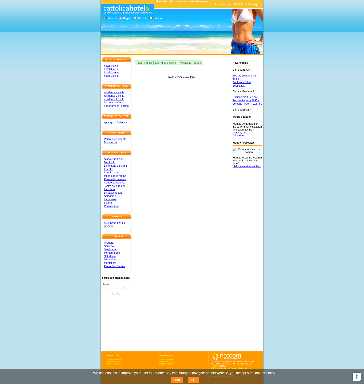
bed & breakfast (113, 102)
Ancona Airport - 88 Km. (246, 100)
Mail (239, 4)
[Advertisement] (116, 323)
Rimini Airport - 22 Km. (245, 97)
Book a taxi (239, 85)
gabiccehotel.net (114, 362)
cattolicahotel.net (114, 360)
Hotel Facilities (144, 62)
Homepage (224, 4)
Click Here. (239, 135)
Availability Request (190, 62)
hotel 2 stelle (111, 72)
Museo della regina (115, 175)
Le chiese (109, 189)
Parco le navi (111, 206)
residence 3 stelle (114, 95)
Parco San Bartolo (114, 266)
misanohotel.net (114, 364)
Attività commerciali (115, 222)
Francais (142, 18)
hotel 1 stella (111, 75)
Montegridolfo (112, 252)
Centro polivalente (114, 182)
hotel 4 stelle (111, 65)
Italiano (157, 18)
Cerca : (106, 284)
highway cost (240, 132)
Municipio (109, 162)
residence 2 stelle (114, 99)
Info (177, 380)
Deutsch (112, 18)
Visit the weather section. (247, 166)
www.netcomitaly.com (241, 368)
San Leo (109, 246)
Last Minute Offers (165, 62)
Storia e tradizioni (114, 159)
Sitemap (253, 4)
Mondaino (110, 259)
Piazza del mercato (115, 179)
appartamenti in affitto (116, 105)
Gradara (109, 242)
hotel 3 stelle (111, 69)
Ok (193, 380)
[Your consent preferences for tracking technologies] (357, 377)
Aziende (109, 226)
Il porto (108, 202)
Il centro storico (112, 172)
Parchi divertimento (115, 139)
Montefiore (110, 262)
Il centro (108, 169)
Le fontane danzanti (115, 165)
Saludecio (110, 256)
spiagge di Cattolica (115, 122)
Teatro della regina (115, 186)
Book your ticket (242, 82)
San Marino (110, 249)
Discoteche (110, 142)
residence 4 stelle (114, 92)
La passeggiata (113, 192)
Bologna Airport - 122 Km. (247, 103)
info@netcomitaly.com (220, 368)
